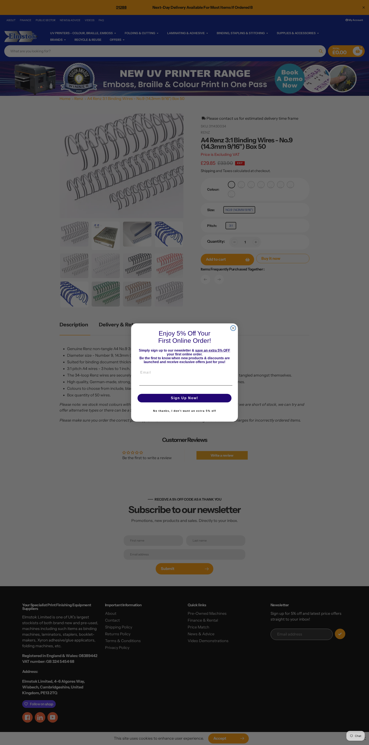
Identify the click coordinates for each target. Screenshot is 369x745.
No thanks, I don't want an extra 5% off (184, 410)
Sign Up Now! (184, 398)
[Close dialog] (233, 328)
